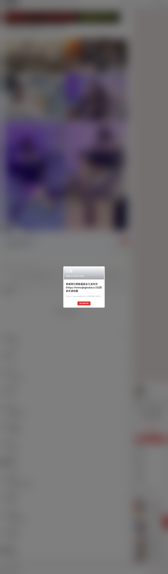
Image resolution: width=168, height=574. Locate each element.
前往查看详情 (84, 303)
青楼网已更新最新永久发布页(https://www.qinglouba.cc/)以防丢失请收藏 (84, 287)
